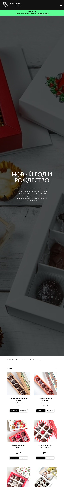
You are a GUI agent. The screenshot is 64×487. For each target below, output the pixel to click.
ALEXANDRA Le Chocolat (14, 360)
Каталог (26, 360)
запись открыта (43, 13)
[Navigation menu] (61, 5)
